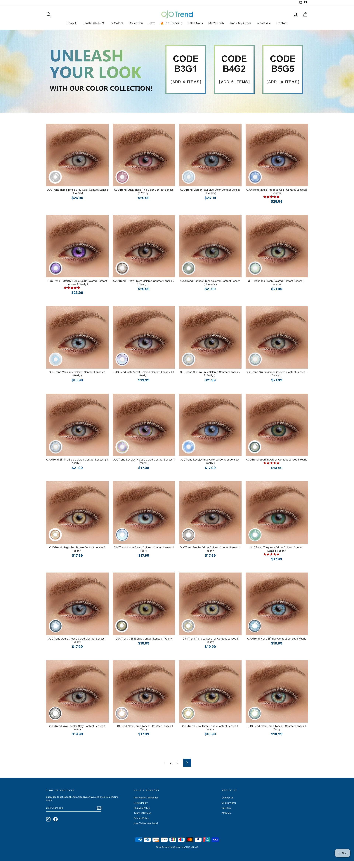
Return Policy (141, 802)
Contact (282, 23)
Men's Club (216, 23)
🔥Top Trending (171, 23)
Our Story (226, 808)
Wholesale (264, 23)
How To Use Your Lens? (146, 823)
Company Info (229, 802)
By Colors (116, 23)
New (151, 23)
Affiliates (226, 813)
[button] (271, 196)
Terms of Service (142, 813)
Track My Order (240, 23)
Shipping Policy (142, 808)
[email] (99, 808)
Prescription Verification (146, 797)
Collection (136, 23)
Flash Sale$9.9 (94, 23)
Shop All (72, 23)
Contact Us (227, 797)
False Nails (195, 23)
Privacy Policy (141, 818)
